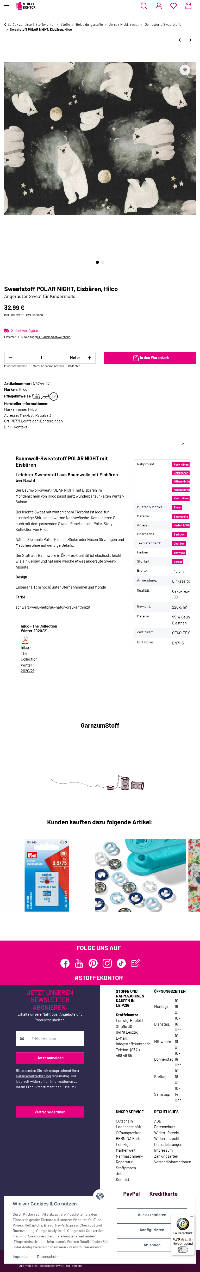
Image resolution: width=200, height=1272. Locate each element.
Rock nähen (181, 464)
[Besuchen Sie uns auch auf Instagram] (107, 963)
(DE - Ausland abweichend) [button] (53, 336)
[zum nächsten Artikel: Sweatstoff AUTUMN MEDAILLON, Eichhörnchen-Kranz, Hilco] (190, 39)
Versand (37, 314)
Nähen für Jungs (184, 481)
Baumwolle (181, 516)
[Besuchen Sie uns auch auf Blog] (135, 963)
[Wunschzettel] (173, 6)
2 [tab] (102, 262)
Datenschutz (48, 1256)
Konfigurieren (152, 1230)
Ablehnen (152, 1245)
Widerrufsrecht (166, 1132)
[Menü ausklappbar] (6, 3)
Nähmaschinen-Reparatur (129, 1159)
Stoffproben (126, 1167)
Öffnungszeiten (128, 1132)
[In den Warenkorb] (8, 57)
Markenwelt (125, 1150)
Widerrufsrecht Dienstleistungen (168, 1141)
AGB (157, 1121)
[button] (143, 6)
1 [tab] (97, 262)
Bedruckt (179, 534)
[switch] (183, 1250)
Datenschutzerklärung (33, 1076)
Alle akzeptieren (152, 1214)
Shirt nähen (181, 472)
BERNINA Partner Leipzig (130, 1141)
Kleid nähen (181, 498)
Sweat (178, 561)
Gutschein (124, 1121)
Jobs (120, 1173)
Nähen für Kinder (184, 489)
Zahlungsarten (166, 1156)
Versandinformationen (172, 1161)
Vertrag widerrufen (50, 1112)
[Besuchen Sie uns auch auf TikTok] (121, 963)
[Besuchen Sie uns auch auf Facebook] (65, 963)
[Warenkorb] (188, 6)
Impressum (22, 1256)
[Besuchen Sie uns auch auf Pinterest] (93, 963)
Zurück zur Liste (20, 24)
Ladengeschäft (128, 1126)
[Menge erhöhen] (90, 357)
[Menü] (192, 1218)
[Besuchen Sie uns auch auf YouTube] (79, 963)
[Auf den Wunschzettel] (185, 70)
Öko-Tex (179, 543)
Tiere (177, 507)
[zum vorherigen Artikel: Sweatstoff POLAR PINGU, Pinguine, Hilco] (179, 39)
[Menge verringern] (10, 357)
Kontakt (20, 427)
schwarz (179, 552)
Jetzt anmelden (50, 1057)
